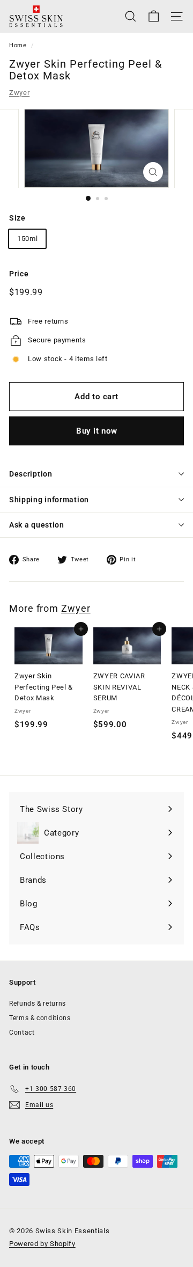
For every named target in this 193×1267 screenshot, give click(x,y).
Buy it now (96, 431)
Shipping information (49, 499)
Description (31, 474)
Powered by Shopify (42, 1244)
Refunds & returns (37, 1003)
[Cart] (153, 16)
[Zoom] (153, 172)
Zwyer (19, 93)
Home (18, 45)
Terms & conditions (40, 1018)
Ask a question (36, 525)
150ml (27, 239)
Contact (22, 1032)
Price (18, 273)
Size (17, 218)
